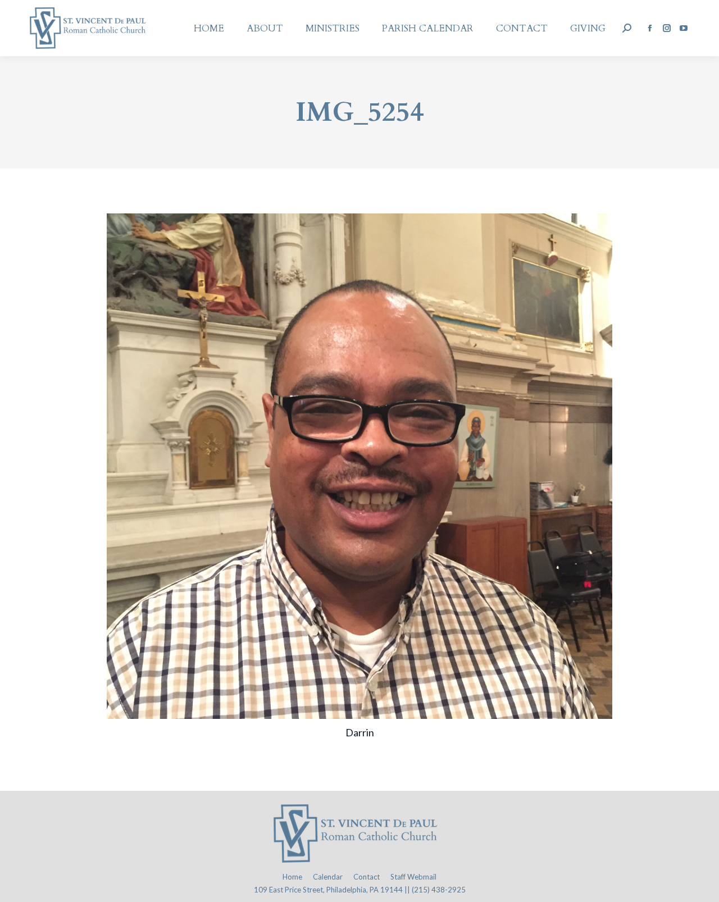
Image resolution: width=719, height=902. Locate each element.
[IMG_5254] (359, 466)
